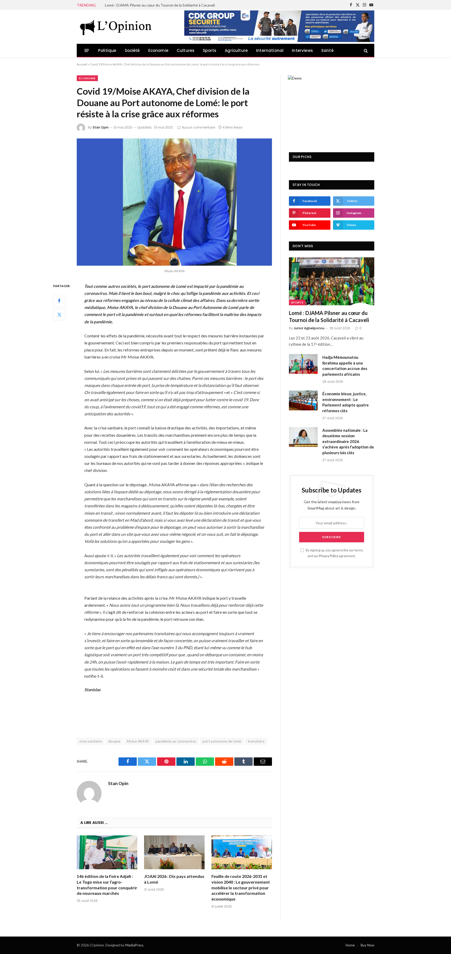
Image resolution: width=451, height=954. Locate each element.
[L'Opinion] (116, 27)
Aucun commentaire (198, 127)
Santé (327, 50)
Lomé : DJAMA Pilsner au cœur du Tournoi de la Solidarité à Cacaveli (329, 316)
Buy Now (367, 945)
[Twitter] (59, 314)
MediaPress (134, 945)
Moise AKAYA (138, 741)
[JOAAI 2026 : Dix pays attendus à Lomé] (174, 852)
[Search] (365, 50)
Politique (107, 50)
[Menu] (87, 50)
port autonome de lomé (222, 741)
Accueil (82, 64)
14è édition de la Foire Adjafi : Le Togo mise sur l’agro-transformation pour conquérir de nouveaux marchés (107, 885)
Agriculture (236, 50)
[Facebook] (59, 301)
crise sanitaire (90, 741)
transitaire (256, 741)
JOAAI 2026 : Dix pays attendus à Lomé (174, 879)
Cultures (185, 50)
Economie (158, 50)
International (269, 50)
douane (114, 741)
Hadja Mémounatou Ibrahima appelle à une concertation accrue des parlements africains (163, 5)
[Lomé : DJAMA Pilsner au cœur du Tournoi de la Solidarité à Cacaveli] (331, 281)
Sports (209, 50)
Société (132, 50)
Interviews (302, 50)
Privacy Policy (328, 556)
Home (350, 945)
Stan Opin (101, 127)
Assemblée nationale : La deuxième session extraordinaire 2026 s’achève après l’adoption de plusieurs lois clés (348, 441)
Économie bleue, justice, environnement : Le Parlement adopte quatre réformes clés (345, 402)
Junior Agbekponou (309, 328)
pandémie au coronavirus (176, 741)
